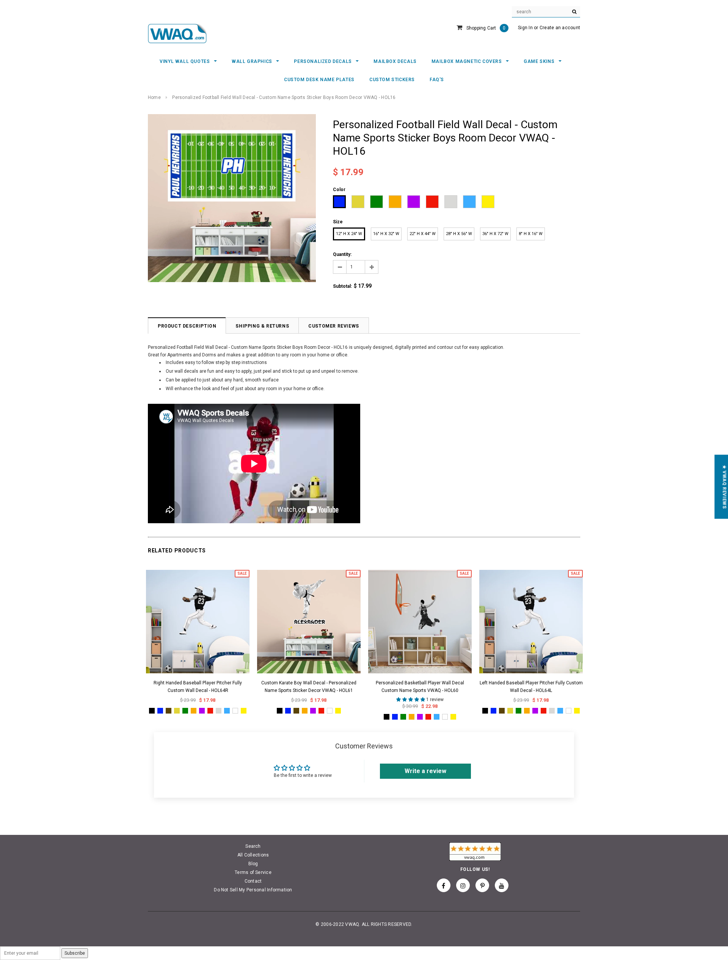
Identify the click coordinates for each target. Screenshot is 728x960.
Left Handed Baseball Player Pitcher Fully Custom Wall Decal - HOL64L (531, 686)
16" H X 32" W (386, 233)
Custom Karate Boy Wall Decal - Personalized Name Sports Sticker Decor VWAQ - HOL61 (308, 686)
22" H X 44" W (423, 233)
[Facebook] (443, 885)
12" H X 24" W (349, 233)
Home (154, 97)
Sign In (525, 27)
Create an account (560, 27)
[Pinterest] (482, 885)
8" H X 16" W (531, 233)
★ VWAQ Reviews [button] (724, 486)
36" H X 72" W (495, 233)
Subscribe (74, 953)
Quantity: (342, 254)
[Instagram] (463, 885)
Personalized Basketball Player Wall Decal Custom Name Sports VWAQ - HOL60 (420, 686)
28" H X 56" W (459, 233)
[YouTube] (501, 885)
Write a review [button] (425, 771)
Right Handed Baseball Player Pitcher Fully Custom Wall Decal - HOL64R (198, 686)
